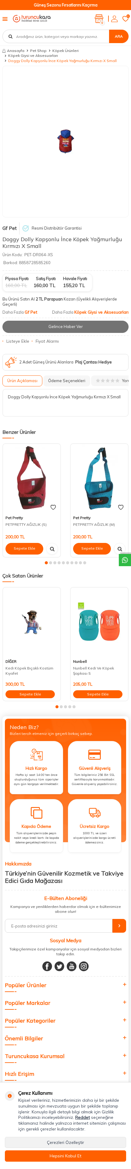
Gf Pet (9, 228)
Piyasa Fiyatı (17, 278)
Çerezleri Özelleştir (65, 1142)
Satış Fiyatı (46, 278)
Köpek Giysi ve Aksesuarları (33, 55)
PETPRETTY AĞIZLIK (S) (26, 524)
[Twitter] (59, 966)
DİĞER (10, 661)
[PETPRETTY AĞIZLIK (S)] (31, 478)
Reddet (82, 1117)
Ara (119, 36)
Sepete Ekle (24, 548)
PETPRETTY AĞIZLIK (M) (94, 524)
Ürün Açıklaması (22, 380)
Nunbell (80, 661)
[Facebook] (47, 966)
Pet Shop (38, 50)
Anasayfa (15, 50)
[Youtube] (71, 966)
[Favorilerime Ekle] (53, 507)
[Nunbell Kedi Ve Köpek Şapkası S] (99, 622)
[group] (65, 141)
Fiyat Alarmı (47, 341)
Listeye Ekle (17, 341)
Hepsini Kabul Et (65, 1156)
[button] (46, 562)
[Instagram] (84, 966)
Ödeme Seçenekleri (66, 380)
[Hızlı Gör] (52, 549)
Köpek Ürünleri (65, 50)
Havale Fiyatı (75, 278)
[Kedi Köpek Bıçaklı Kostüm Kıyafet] (31, 622)
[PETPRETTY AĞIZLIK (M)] (99, 478)
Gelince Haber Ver (65, 326)
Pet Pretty (14, 517)
